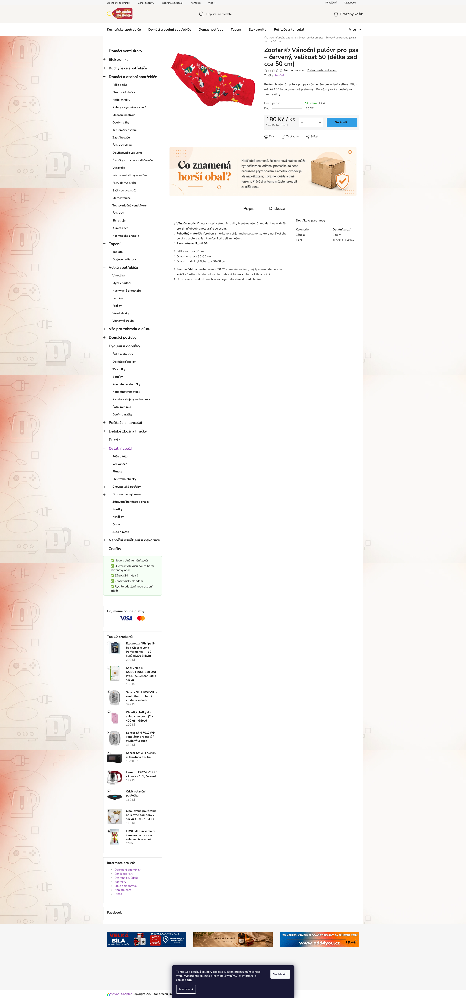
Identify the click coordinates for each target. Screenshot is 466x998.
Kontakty (196, 3)
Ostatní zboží (120, 448)
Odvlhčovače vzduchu (127, 153)
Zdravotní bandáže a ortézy (130, 502)
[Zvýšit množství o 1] (320, 122)
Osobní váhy (120, 123)
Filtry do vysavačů (124, 183)
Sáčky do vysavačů (124, 190)
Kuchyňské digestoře (126, 291)
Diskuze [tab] (277, 208)
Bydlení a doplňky (124, 346)
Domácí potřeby (123, 337)
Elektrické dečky (123, 92)
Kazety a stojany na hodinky (131, 399)
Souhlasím (280, 974)
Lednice (117, 298)
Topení (114, 243)
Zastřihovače (121, 138)
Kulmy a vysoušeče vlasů (129, 107)
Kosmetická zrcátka (125, 236)
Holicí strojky (121, 100)
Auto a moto (120, 532)
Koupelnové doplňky (126, 384)
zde (189, 980)
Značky (115, 548)
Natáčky (118, 517)
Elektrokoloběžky (124, 479)
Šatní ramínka (121, 407)
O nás (118, 894)
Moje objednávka (125, 886)
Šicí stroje (119, 221)
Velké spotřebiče (123, 267)
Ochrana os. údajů (172, 3)
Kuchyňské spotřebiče (128, 68)
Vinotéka (118, 275)
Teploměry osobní (124, 130)
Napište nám (122, 890)
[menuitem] (123, 29)
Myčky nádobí (121, 283)
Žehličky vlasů (122, 145)
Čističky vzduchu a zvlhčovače (132, 160)
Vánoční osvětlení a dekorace (134, 540)
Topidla (117, 252)
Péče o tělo (119, 85)
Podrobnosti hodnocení (322, 70)
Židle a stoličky (122, 354)
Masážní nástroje (123, 115)
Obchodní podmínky (118, 3)
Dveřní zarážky (122, 415)
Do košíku (342, 122)
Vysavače (118, 168)
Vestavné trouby (123, 321)
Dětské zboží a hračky (128, 431)
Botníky (117, 377)
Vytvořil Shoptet (121, 994)
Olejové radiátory (124, 259)
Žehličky (118, 213)
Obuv (116, 524)
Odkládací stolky (123, 362)
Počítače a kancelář (125, 422)
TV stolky (118, 369)
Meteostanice (121, 198)
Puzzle (114, 439)
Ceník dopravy (146, 3)
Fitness (117, 472)
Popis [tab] (249, 208)
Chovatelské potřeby (126, 487)
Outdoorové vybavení (126, 494)
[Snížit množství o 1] (302, 122)
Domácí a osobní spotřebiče (133, 76)
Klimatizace (120, 228)
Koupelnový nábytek (126, 392)
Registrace (350, 2)
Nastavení (186, 989)
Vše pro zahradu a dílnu (129, 328)
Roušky (117, 509)
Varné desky (120, 313)
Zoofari (279, 75)
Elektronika (119, 59)
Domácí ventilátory (125, 50)
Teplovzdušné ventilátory (129, 206)
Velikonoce (119, 464)
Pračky (117, 306)
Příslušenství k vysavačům (129, 175)
